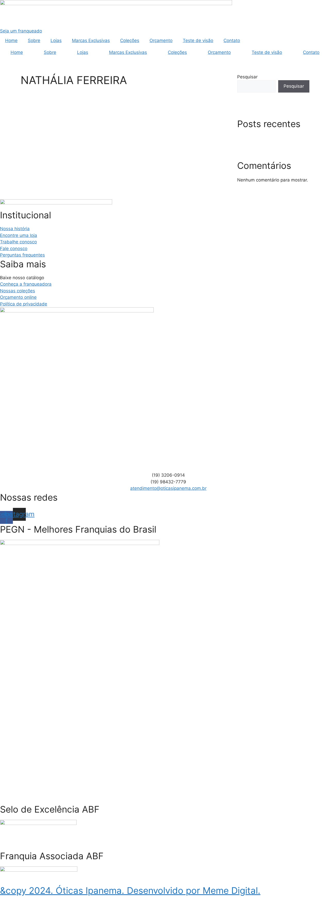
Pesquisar (247, 76)
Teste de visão (198, 40)
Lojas (56, 40)
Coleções (129, 40)
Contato (232, 40)
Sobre (34, 40)
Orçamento (161, 40)
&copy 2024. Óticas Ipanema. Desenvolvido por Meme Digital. (130, 890)
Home (11, 40)
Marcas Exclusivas (91, 40)
